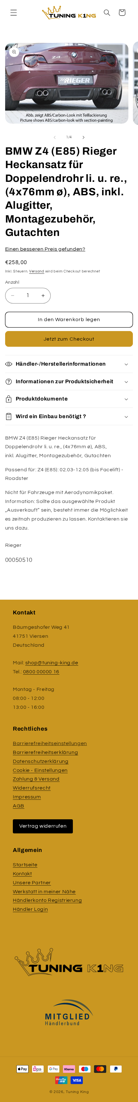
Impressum (27, 796)
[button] (13, 12)
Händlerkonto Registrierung (47, 900)
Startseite (25, 864)
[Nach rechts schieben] (83, 137)
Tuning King (77, 1092)
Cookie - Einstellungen (40, 770)
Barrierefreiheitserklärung (45, 752)
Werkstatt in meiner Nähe (44, 891)
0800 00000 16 (41, 671)
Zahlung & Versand (36, 779)
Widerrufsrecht (32, 787)
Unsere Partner (32, 882)
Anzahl (12, 282)
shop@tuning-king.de (51, 662)
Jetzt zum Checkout (69, 339)
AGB (18, 805)
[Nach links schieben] (54, 137)
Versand (36, 271)
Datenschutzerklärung (41, 761)
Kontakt (22, 873)
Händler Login (30, 909)
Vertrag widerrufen (42, 826)
